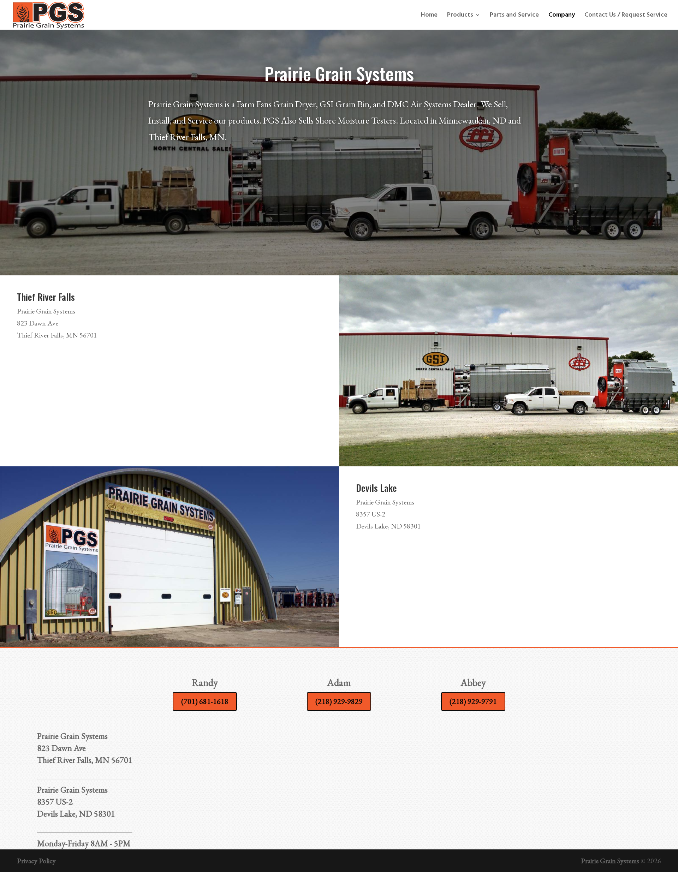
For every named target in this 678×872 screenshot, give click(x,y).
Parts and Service (514, 16)
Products (460, 16)
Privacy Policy (36, 860)
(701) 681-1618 (204, 701)
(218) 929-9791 (473, 701)
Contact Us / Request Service (625, 16)
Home (429, 16)
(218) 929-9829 (339, 701)
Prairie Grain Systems (610, 860)
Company (561, 16)
